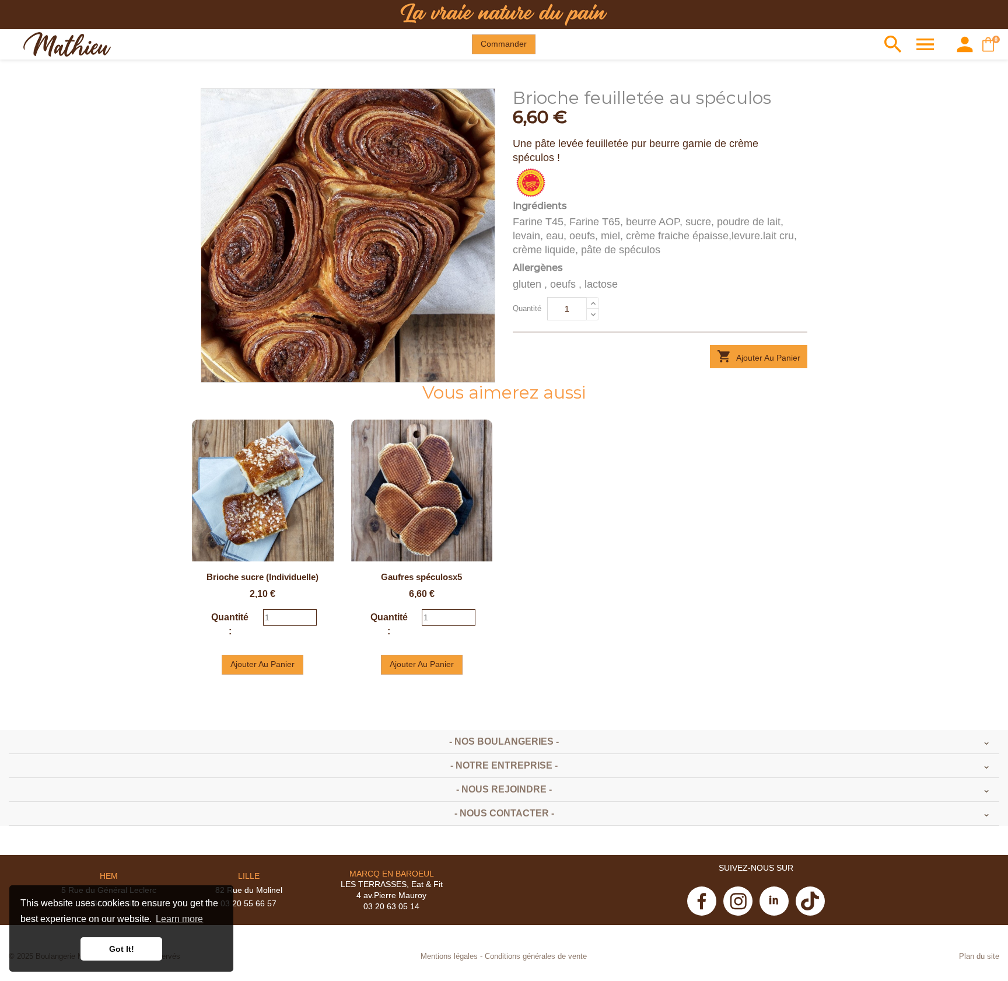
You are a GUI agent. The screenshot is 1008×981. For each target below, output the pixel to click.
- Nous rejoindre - (504, 789)
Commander (504, 43)
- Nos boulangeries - (504, 741)
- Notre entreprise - (504, 765)
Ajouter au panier (758, 356)
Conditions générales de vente (536, 956)
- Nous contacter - (504, 813)
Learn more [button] (179, 919)
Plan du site (979, 956)
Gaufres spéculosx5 (421, 577)
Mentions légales (449, 956)
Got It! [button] (121, 949)
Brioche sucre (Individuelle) (262, 577)
